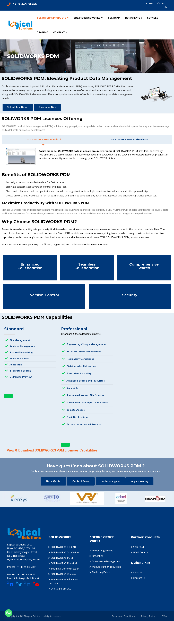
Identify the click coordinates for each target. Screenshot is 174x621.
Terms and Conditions (123, 616)
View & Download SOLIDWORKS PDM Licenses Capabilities (52, 450)
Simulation (97, 555)
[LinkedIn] (27, 585)
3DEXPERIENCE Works (87, 18)
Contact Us (139, 578)
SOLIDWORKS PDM (62, 557)
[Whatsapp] (8, 613)
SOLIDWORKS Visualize (63, 574)
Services (152, 18)
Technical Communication (65, 568)
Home (149, 3)
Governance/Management (106, 561)
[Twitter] (19, 585)
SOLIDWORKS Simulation (65, 552)
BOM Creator (133, 18)
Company (59, 32)
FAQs (164, 616)
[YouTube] (36, 585)
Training (42, 32)
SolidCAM (114, 18)
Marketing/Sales (101, 572)
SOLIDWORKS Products (51, 18)
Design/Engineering (102, 550)
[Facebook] (10, 585)
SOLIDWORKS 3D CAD (63, 547)
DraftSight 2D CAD (61, 588)
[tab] (43, 139)
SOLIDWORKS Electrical (64, 563)
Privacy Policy (148, 616)
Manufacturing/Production (106, 566)
